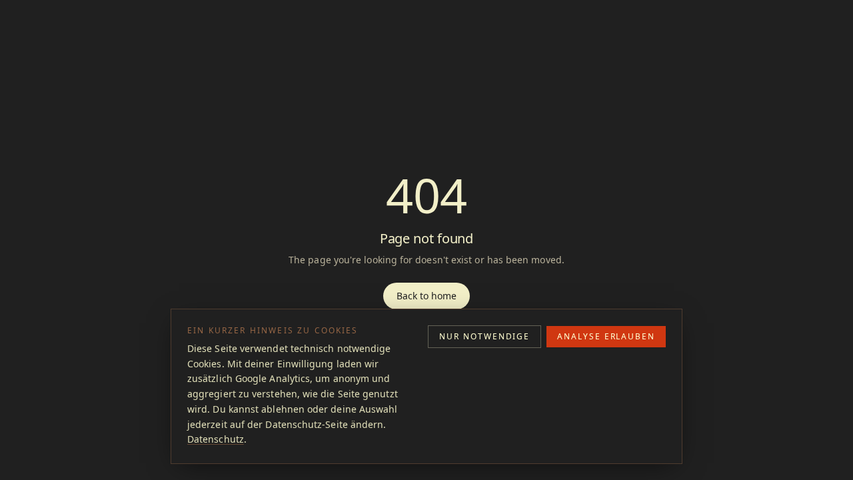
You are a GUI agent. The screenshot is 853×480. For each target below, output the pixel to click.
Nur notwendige (484, 336)
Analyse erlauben (606, 336)
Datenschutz (215, 439)
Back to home (427, 295)
